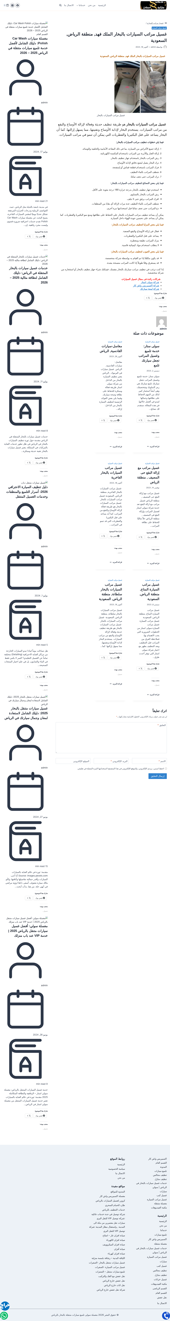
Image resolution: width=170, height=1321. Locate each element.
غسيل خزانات (160, 1279)
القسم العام (42, 34)
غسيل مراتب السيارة (159, 28)
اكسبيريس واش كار (157, 1158)
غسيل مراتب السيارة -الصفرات (110, 1267)
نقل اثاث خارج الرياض (114, 1285)
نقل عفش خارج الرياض (114, 1280)
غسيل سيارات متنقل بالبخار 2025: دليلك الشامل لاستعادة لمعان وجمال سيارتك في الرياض (26, 713)
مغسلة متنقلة (160, 1203)
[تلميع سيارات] (4, 1316)
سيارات (163, 1191)
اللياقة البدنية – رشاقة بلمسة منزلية (108, 1258)
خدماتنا (163, 1230)
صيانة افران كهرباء (116, 1253)
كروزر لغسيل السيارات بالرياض (110, 1200)
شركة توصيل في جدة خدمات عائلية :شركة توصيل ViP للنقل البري (108, 1216)
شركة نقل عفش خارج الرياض (111, 1289)
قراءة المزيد (153, 446)
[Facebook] (17, 5)
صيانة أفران (119, 1249)
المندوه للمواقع (118, 1191)
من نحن (91, 5)
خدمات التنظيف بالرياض (113, 1209)
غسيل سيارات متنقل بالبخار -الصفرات (107, 1262)
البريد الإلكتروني (119, 761)
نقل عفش (162, 1297)
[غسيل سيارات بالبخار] (166, 1316)
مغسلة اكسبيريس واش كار (112, 1196)
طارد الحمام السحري (115, 1205)
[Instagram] (12, 5)
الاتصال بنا (69, 5)
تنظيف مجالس (160, 1175)
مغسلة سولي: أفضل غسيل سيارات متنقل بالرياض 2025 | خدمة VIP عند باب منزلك (28, 930)
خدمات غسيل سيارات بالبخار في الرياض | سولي (151, 1250)
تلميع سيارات (160, 1171)
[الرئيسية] (166, 23)
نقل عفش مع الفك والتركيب (111, 1276)
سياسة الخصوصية (116, 1169)
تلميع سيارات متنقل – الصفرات (110, 1271)
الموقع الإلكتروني (81, 761)
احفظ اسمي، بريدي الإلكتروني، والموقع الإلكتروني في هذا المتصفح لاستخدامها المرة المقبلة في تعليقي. (120, 768)
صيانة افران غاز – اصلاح (114, 1235)
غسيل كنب (162, 1195)
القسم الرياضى (160, 1288)
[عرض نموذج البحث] (60, 5)
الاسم (162, 761)
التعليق (162, 725)
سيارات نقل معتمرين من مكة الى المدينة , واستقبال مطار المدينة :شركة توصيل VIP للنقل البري (107, 1227)
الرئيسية (102, 5)
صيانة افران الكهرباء (115, 1240)
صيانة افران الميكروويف (114, 1244)
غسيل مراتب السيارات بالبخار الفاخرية (111, 472)
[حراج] (5, 1306)
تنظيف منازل (161, 1179)
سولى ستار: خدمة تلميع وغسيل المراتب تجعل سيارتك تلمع (149, 355)
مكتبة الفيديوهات (159, 1207)
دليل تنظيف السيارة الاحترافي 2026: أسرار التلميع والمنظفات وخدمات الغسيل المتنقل (27, 491)
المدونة (163, 1167)
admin (44, 102)
